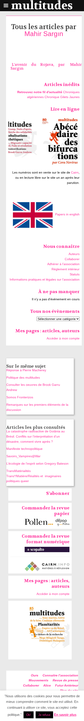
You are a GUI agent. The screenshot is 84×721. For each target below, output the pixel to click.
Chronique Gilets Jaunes (62, 97)
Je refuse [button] (44, 715)
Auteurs (74, 254)
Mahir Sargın (43, 33)
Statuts (75, 274)
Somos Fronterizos (19, 397)
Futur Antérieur (66, 685)
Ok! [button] (28, 715)
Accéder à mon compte (63, 338)
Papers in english (67, 214)
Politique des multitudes (23, 377)
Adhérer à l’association (63, 264)
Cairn (75, 172)
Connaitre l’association (60, 675)
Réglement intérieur (66, 269)
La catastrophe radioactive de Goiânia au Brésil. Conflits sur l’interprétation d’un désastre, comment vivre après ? (35, 436)
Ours (34, 675)
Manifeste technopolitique (24, 449)
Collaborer (72, 259)
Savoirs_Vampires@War (23, 456)
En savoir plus (65, 715)
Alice (47, 685)
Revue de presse (65, 680)
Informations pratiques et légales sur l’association (45, 279)
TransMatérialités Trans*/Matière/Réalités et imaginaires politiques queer (33, 476)
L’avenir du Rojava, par (40, 64)
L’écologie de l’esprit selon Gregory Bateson (37, 463)
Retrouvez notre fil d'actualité (39, 92)
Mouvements (38, 680)
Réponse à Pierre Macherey (26, 370)
